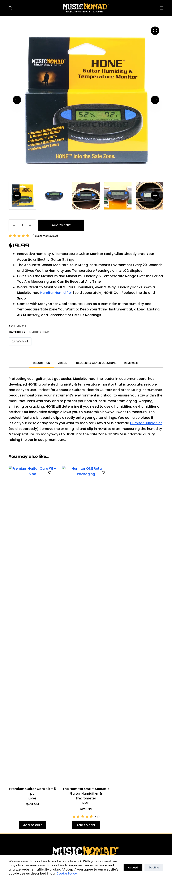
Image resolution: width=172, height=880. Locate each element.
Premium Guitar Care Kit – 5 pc (32, 791)
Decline (154, 867)
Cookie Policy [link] (66, 873)
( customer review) (45, 236)
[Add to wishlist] (49, 472)
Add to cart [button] (32, 825)
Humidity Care (38, 332)
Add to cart (61, 225)
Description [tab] (41, 363)
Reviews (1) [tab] (131, 363)
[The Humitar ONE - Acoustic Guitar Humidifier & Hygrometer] (86, 623)
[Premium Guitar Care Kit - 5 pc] (32, 623)
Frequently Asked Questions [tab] (95, 363)
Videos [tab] (62, 363)
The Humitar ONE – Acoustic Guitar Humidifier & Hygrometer (86, 793)
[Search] (10, 7)
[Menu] (161, 8)
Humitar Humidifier (56, 292)
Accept (133, 867)
